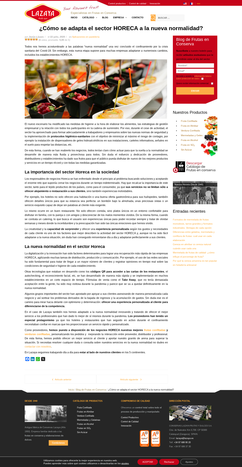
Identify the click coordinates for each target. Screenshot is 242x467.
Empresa (118, 17)
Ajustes (189, 462)
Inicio (74, 17)
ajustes (125, 463)
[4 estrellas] (34, 39)
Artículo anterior (63, 379)
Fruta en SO (188, 145)
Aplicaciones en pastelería (85, 36)
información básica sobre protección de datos (193, 77)
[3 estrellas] (31, 39)
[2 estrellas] (28, 39)
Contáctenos (58, 443)
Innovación (155, 3)
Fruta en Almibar (189, 125)
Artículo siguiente (129, 379)
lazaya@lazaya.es (185, 438)
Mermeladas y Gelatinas (88, 420)
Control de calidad (137, 3)
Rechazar (169, 462)
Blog (105, 17)
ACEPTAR (147, 462)
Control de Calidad (129, 421)
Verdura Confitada (190, 130)
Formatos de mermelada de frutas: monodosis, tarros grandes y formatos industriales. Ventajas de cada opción (193, 223)
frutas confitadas (154, 330)
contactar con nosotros (38, 346)
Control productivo (117, 3)
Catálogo (88, 17)
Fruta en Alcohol (189, 140)
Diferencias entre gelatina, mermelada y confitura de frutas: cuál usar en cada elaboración (194, 236)
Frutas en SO (84, 428)
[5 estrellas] (36, 39)
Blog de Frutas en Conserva (91, 389)
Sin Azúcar (186, 149)
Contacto (137, 17)
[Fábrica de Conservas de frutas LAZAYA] (46, 415)
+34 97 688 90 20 (182, 442)
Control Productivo (130, 417)
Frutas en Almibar (85, 411)
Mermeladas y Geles (191, 135)
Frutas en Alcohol (85, 424)
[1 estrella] (26, 39)
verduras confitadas (37, 334)
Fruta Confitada (189, 121)
